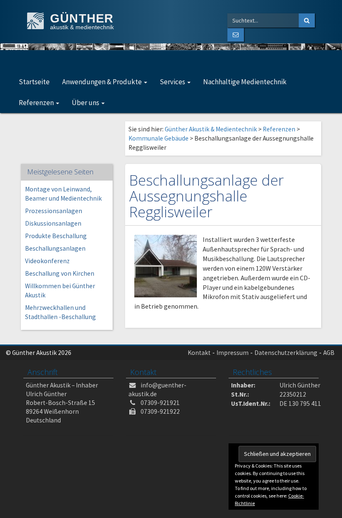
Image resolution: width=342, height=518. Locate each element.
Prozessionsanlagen (53, 211)
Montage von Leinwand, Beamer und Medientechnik (63, 193)
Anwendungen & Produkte (102, 81)
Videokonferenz (47, 261)
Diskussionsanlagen (53, 223)
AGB (328, 353)
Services (173, 81)
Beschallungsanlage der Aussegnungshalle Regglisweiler (206, 195)
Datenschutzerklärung (285, 353)
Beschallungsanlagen (55, 248)
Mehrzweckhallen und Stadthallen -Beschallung (60, 312)
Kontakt (199, 353)
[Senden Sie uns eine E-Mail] (235, 35)
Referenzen (37, 102)
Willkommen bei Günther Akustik (60, 290)
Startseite (34, 81)
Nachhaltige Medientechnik (245, 81)
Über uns (86, 102)
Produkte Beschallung (56, 236)
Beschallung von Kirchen (59, 273)
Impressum (232, 353)
